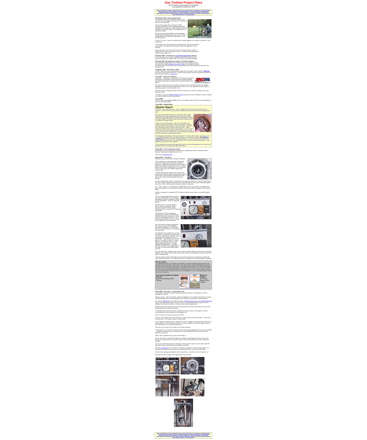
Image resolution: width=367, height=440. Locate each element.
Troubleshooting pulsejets (183, 11)
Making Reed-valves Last (190, 13)
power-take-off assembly (183, 55)
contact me (174, 74)
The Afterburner (197, 10)
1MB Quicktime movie (190, 301)
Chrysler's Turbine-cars (184, 12)
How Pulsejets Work (195, 12)
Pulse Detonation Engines (179, 14)
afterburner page (167, 154)
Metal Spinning (160, 13)
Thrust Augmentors (190, 14)
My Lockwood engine (169, 13)
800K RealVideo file (206, 301)
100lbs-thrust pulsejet (164, 12)
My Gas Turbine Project (187, 10)
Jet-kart (159, 11)
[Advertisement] (206, 52)
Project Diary (163, 10)
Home (158, 10)
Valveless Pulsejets (195, 11)
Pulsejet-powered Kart (167, 11)
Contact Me (175, 10)
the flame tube (165, 348)
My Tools (169, 10)
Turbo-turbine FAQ (174, 12)
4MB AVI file (166, 301)
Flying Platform (204, 12)
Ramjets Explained (205, 11)
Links (179, 10)
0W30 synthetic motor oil (176, 94)
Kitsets (175, 11)
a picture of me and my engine (176, 64)
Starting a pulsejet (179, 13)
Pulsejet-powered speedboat (203, 13)
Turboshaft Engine (206, 10)
